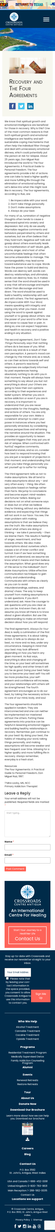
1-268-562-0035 (37, 1190)
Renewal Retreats (27, 1080)
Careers (27, 1148)
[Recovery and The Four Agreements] (27, 65)
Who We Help (27, 1021)
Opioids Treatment (27, 1039)
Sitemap (37, 1219)
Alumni (27, 1067)
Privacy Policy (23, 1219)
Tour (27, 1092)
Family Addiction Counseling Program (27, 1062)
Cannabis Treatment (27, 1031)
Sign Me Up (41, 996)
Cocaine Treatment (27, 1035)
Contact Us (27, 939)
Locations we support (27, 1199)
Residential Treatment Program (27, 1052)
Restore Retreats (27, 1084)
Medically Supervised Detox (27, 1056)
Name (9, 841)
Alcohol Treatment (27, 1027)
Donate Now (27, 1104)
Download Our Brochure (27, 1110)
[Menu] (44, 17)
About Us (27, 1098)
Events (27, 1074)
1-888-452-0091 (38, 1181)
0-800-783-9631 (37, 1186)
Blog (27, 1154)
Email (9, 855)
